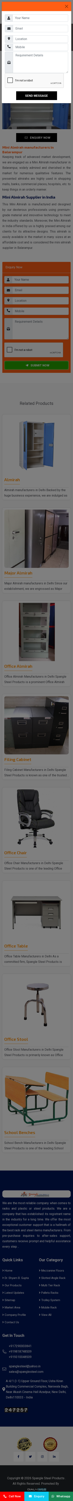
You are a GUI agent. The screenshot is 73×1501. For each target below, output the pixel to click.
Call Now (13, 1496)
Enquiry (38, 1496)
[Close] (66, 6)
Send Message (36, 96)
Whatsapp (62, 1496)
